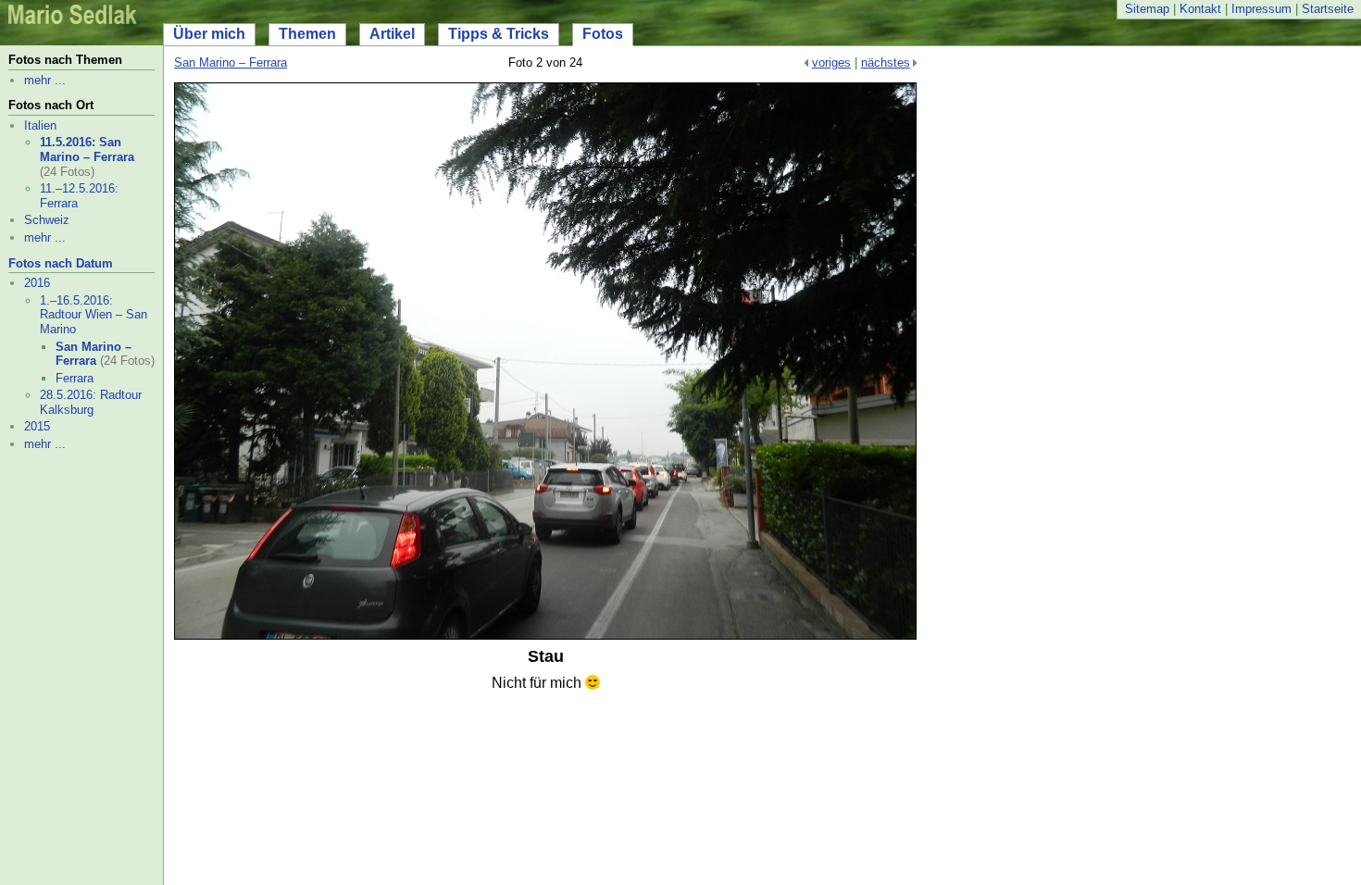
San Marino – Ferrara (93, 354)
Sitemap (1147, 9)
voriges (831, 62)
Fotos (602, 34)
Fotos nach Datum (60, 263)
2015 (37, 426)
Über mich (209, 34)
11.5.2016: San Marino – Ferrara (87, 149)
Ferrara (75, 378)
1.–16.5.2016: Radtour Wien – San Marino (93, 314)
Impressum (1261, 9)
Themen (307, 34)
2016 (37, 283)
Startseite (1328, 9)
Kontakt (1200, 9)
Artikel (392, 34)
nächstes (885, 62)
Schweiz (46, 220)
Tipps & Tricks (498, 34)
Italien (40, 125)
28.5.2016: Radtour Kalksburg (91, 402)
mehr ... (45, 80)
